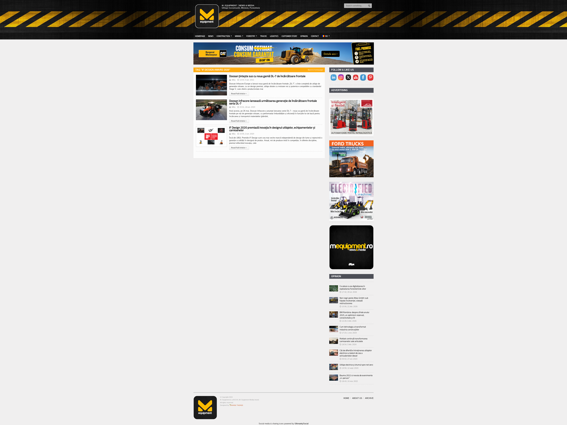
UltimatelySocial (301, 423)
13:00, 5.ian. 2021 (245, 80)
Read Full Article (238, 94)
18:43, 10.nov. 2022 (349, 381)
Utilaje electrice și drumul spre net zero (356, 364)
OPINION (304, 36)
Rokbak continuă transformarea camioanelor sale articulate (353, 340)
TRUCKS (263, 36)
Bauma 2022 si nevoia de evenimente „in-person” (356, 377)
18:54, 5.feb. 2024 (348, 344)
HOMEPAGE (200, 36)
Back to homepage (315, 70)
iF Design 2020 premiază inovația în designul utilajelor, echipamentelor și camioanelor (272, 128)
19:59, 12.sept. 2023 (349, 368)
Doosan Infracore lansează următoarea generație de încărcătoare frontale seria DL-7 (273, 102)
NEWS (210, 36)
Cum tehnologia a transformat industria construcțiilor (353, 328)
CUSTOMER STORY (289, 36)
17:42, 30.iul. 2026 (348, 292)
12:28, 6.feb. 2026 (348, 321)
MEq (232, 80)
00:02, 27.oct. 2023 (348, 359)
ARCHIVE (369, 398)
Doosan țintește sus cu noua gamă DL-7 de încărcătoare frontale (267, 76)
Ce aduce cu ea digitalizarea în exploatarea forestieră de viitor (353, 287)
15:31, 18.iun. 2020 (246, 107)
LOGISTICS (274, 36)
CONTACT (315, 36)
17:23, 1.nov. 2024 (348, 333)
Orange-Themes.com (236, 405)
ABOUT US (357, 398)
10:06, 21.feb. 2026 (348, 306)
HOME (346, 398)
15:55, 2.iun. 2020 (245, 134)
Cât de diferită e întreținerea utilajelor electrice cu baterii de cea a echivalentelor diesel (356, 353)
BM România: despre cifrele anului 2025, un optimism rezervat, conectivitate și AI (354, 315)
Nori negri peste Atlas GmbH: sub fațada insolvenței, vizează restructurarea (354, 300)
